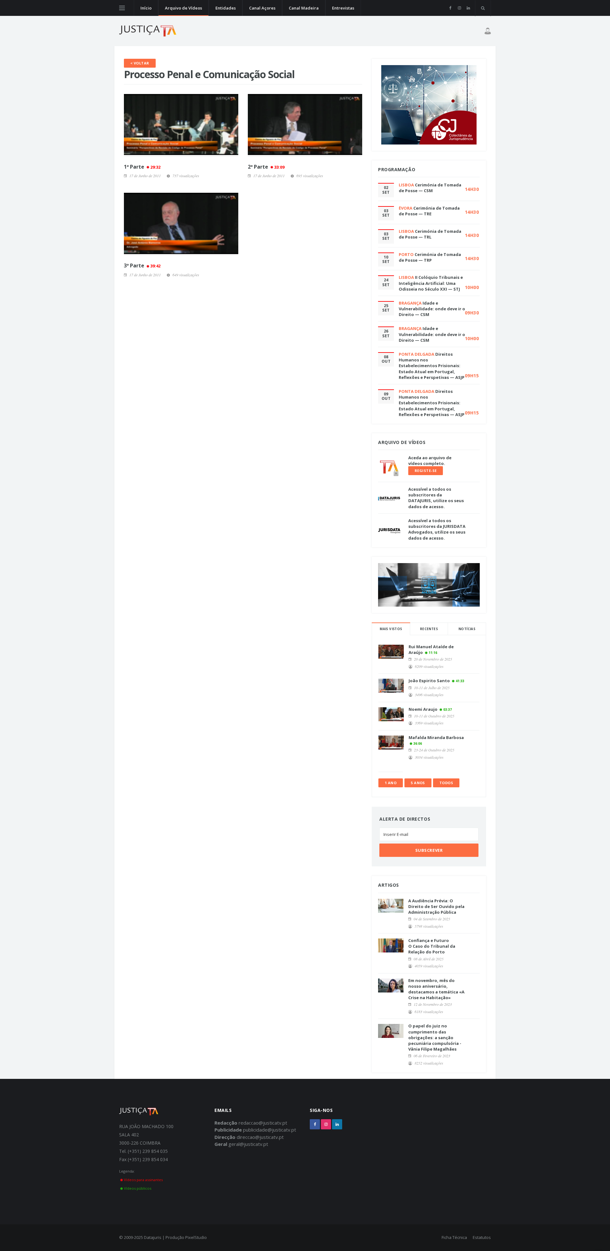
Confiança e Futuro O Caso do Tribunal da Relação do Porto (431, 946)
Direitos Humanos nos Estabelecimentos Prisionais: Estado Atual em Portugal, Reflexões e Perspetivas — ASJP (431, 365)
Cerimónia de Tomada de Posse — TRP (430, 257)
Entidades (225, 8)
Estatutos (482, 1237)
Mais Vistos (391, 629)
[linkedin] (468, 8)
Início (146, 8)
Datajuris (152, 1237)
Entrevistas (343, 8)
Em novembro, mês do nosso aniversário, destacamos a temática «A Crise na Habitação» (436, 989)
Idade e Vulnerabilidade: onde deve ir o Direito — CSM (432, 308)
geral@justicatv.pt (248, 1144)
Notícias (466, 629)
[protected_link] (181, 125)
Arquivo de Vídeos (183, 8)
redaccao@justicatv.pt (263, 1123)
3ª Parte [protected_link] (142, 265)
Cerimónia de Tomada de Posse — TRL (430, 234)
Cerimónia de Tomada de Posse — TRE (429, 211)
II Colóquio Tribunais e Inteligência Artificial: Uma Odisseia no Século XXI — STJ (431, 283)
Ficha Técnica (454, 1237)
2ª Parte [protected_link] (266, 166)
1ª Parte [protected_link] (142, 166)
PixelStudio (196, 1237)
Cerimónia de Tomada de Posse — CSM (430, 187)
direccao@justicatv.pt (260, 1137)
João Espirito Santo (429, 680)
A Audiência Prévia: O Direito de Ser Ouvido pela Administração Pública (436, 906)
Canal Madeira (304, 8)
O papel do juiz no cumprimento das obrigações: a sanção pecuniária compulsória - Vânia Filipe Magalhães (434, 1037)
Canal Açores (262, 8)
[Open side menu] (122, 8)
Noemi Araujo (423, 709)
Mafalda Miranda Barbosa (436, 737)
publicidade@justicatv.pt (269, 1130)
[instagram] (459, 8)
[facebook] (450, 8)
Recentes (429, 629)
